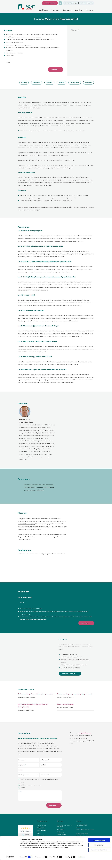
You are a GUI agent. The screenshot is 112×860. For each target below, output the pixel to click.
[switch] (45, 857)
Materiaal (61, 82)
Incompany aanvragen (68, 673)
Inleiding (24, 82)
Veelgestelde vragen (71, 3)
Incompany (88, 82)
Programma (36, 82)
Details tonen (81, 857)
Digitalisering (41, 827)
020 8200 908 (83, 825)
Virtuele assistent (50, 3)
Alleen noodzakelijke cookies (99, 850)
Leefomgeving (41, 825)
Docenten (49, 82)
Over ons (82, 3)
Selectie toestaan (99, 845)
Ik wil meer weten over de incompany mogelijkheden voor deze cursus (39, 781)
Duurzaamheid (41, 830)
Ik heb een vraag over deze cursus (30, 785)
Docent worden (61, 834)
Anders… (23, 787)
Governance (40, 835)
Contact (90, 3)
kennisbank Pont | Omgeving (26, 524)
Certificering (60, 832)
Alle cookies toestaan (99, 840)
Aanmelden (54, 69)
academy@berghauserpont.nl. (85, 829)
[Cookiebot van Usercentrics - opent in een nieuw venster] (10, 857)
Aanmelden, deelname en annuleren (64, 825)
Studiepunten (75, 82)
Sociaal (39, 833)
